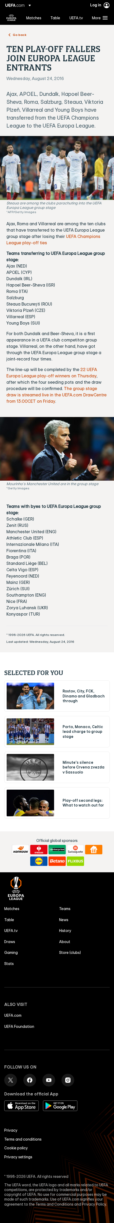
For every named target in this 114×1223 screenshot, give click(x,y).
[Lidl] (38, 861)
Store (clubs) (70, 952)
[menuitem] (34, 18)
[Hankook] (20, 849)
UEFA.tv (11, 931)
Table (9, 920)
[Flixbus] (75, 861)
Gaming (11, 952)
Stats (9, 964)
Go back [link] (20, 34)
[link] (34, 18)
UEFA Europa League (11, 18)
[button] (99, 18)
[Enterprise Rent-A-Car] (57, 849)
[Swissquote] (75, 849)
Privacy (10, 1130)
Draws (9, 942)
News (63, 920)
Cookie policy (16, 1148)
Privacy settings (18, 1157)
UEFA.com (12, 1015)
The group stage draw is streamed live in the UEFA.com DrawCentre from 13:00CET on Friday (56, 395)
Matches (11, 909)
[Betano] (57, 861)
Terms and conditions (23, 1139)
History (65, 931)
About (64, 942)
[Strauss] (38, 849)
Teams (65, 909)
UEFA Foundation (19, 1026)
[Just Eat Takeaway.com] (93, 849)
